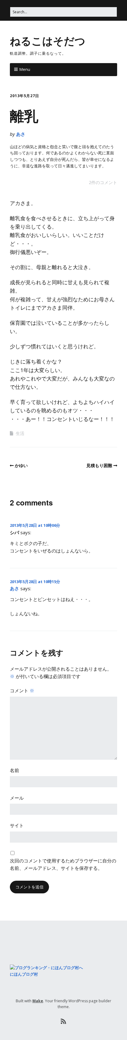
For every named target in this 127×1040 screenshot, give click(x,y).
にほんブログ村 (24, 974)
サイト (17, 825)
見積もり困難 (99, 465)
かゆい (21, 465)
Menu (24, 69)
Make (37, 1000)
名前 (14, 770)
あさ (20, 134)
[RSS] (64, 1021)
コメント (22, 690)
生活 (20, 433)
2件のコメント (103, 182)
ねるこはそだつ (47, 40)
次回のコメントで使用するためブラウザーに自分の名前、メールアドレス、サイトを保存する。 (63, 864)
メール (17, 798)
